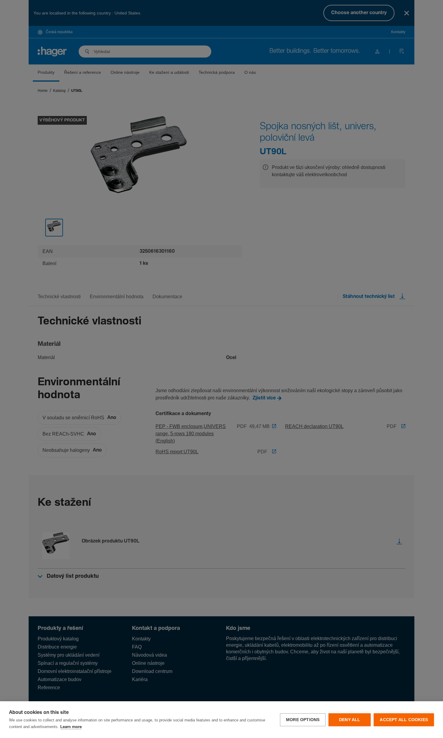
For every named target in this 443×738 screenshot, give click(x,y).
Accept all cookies (404, 720)
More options (302, 720)
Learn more (71, 727)
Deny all (349, 720)
